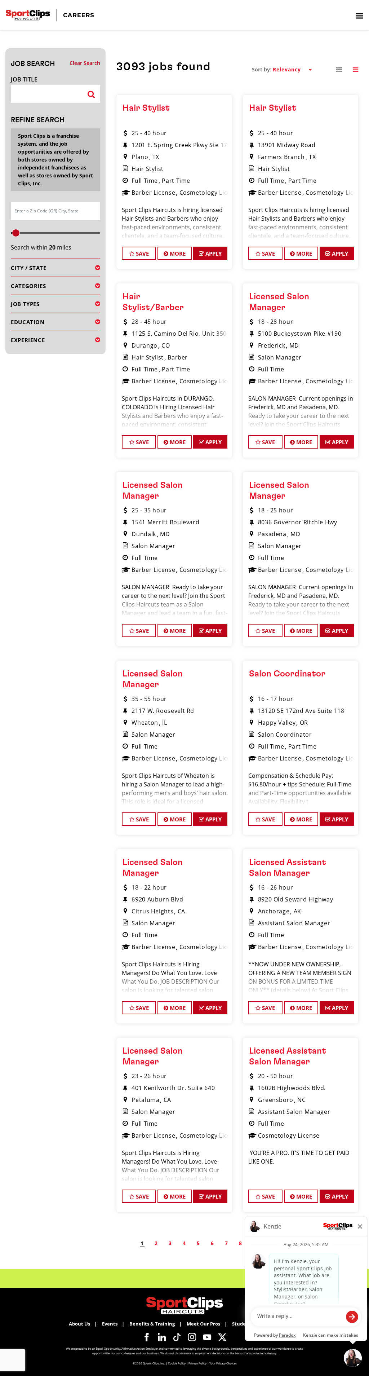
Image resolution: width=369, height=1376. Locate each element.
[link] (146, 1337)
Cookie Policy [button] (177, 1363)
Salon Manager (280, 357)
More (177, 253)
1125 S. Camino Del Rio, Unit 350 (179, 333)
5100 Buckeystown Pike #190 (300, 333)
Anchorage (274, 911)
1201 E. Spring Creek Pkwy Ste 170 (181, 145)
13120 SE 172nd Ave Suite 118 (301, 710)
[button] (339, 70)
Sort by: (261, 69)
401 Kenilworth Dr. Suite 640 (173, 1087)
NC (301, 1099)
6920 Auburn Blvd (157, 899)
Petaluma (145, 1099)
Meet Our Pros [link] (203, 1323)
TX (155, 156)
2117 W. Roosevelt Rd (163, 710)
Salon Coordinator (287, 674)
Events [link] (109, 1323)
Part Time (176, 180)
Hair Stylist (146, 108)
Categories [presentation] (28, 286)
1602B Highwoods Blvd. (292, 1087)
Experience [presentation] (28, 340)
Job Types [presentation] (25, 304)
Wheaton (145, 722)
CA (181, 911)
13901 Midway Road (287, 145)
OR (304, 722)
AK (297, 911)
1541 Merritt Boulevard (165, 522)
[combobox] (46, 94)
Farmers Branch (281, 156)
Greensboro (275, 1099)
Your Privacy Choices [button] (223, 1363)
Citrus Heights (152, 911)
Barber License (153, 192)
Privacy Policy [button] (197, 1363)
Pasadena (272, 534)
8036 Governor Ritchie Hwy (297, 522)
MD (294, 345)
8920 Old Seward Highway (295, 899)
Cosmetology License (210, 192)
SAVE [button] (141, 253)
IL (164, 722)
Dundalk (144, 534)
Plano (140, 156)
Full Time (145, 180)
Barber (178, 357)
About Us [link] (79, 1323)
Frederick (271, 345)
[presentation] (359, 15)
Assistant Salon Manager (294, 923)
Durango (144, 345)
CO (165, 345)
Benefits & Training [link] (152, 1323)
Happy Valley (277, 722)
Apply (213, 253)
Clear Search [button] (85, 63)
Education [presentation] (28, 322)
